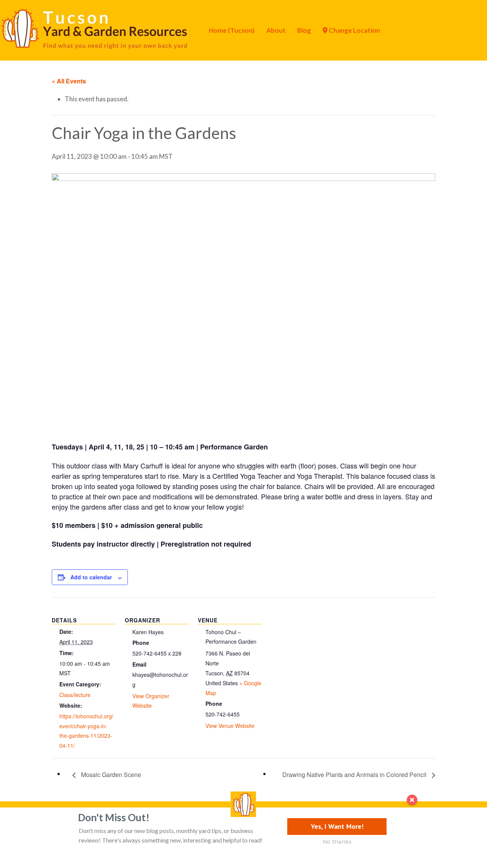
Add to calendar (91, 577)
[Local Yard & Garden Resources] (95, 29)
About (276, 30)
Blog (304, 30)
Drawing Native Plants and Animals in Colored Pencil (355, 774)
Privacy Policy (50, 819)
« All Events (69, 81)
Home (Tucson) (232, 30)
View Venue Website (230, 725)
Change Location (354, 30)
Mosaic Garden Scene (110, 774)
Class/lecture (75, 695)
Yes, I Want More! (337, 826)
